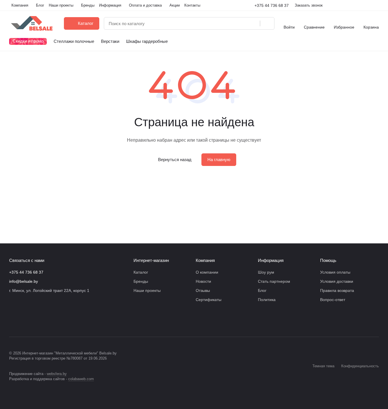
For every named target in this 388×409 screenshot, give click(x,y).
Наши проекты (147, 290)
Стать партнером (274, 281)
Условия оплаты (335, 272)
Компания (205, 260)
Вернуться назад (174, 159)
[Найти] (267, 23)
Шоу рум (266, 272)
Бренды (141, 281)
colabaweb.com (81, 379)
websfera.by (57, 374)
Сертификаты (208, 299)
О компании (207, 272)
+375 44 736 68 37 (271, 5)
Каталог (141, 272)
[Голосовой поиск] (253, 23)
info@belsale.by (23, 281)
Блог (262, 290)
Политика (267, 299)
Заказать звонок (309, 5)
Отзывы (203, 290)
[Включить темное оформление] (376, 5)
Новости (203, 281)
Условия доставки (336, 281)
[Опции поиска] (241, 23)
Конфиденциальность (360, 366)
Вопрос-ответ (332, 299)
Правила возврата (337, 290)
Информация (271, 260)
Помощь (328, 260)
